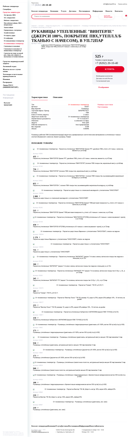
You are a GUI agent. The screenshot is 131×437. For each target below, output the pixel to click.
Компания (54, 11)
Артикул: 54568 (38, 392)
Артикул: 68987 (38, 405)
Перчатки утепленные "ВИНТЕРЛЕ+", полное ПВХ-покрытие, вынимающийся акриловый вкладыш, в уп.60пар (73, 185)
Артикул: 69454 (38, 379)
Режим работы (122, 4)
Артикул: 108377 (38, 302)
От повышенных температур (14, 41)
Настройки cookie (36, 431)
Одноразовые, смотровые (13, 30)
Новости (108, 11)
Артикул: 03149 (38, 261)
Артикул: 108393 (38, 247)
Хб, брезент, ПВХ (10, 15)
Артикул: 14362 (38, 327)
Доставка (72, 11)
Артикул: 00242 (38, 207)
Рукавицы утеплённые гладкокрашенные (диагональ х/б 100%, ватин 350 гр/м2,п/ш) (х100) (66, 332)
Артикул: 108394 (38, 234)
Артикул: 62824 (38, 365)
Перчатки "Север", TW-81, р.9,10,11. (45, 293)
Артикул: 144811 (38, 315)
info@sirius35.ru (109, 4)
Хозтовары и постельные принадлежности (13, 75)
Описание (58, 97)
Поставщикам (8, 95)
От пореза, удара (9, 35)
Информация (8, 98)
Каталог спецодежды (39, 11)
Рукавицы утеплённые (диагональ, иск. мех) (49, 410)
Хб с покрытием (9, 18)
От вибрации (8, 38)
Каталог (41, 26)
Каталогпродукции (108, 16)
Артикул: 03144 (38, 222)
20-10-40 (41, 4)
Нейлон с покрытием (11, 20)
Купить (110, 69)
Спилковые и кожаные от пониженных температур (13, 49)
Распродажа (7, 82)
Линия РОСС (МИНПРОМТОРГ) (10, 86)
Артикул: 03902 (38, 180)
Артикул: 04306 (38, 153)
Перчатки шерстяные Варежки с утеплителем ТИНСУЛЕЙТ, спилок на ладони (61, 239)
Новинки (6, 79)
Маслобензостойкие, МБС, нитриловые (13, 24)
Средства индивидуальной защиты (13, 62)
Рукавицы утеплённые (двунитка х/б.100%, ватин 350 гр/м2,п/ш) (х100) (59, 357)
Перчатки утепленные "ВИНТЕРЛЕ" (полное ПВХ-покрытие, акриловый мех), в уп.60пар (65, 171)
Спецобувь (7, 9)
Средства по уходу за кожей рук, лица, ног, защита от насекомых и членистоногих (13, 55)
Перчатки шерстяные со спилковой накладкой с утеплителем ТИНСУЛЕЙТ (60, 198)
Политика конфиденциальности (40, 432)
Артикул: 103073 (38, 288)
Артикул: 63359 (38, 340)
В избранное (103, 87)
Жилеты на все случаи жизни (12, 70)
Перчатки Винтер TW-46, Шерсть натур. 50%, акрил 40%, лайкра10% (57, 397)
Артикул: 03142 (38, 166)
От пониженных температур (13, 43)
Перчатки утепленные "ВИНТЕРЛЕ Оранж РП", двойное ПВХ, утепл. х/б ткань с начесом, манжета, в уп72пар (72, 158)
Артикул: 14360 (38, 353)
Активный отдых (9, 66)
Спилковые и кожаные (12, 46)
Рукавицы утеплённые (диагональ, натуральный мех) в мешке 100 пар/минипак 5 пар (64, 345)
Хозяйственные (9, 33)
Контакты (119, 11)
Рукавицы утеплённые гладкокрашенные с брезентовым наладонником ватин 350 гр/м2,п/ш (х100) (69, 384)
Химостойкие (8, 27)
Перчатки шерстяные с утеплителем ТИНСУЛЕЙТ (51, 252)
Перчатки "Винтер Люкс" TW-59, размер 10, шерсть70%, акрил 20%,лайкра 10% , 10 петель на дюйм (69, 307)
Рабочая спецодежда (11, 6)
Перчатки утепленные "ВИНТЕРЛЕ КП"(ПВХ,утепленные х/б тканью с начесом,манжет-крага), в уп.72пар (71, 227)
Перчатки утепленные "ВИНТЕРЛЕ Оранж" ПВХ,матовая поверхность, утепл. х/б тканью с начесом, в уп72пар (73, 212)
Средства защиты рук (11, 12)
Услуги (63, 11)
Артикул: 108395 (38, 193)
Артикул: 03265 (38, 275)
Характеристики (39, 97)
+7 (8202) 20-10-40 (106, 62)
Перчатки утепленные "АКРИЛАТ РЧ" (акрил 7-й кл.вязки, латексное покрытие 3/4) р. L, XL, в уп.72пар (70, 280)
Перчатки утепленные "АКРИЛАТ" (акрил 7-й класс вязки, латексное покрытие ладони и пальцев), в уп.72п (72, 266)
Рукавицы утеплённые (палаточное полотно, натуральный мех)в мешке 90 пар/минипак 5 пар (67, 370)
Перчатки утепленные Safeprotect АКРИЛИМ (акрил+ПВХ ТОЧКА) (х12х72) (60, 320)
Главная (34, 26)
